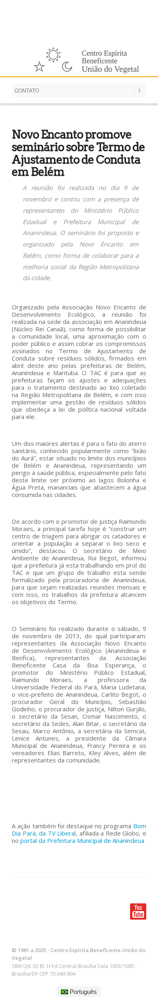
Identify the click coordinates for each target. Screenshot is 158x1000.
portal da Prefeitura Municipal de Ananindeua (82, 840)
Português (82, 991)
